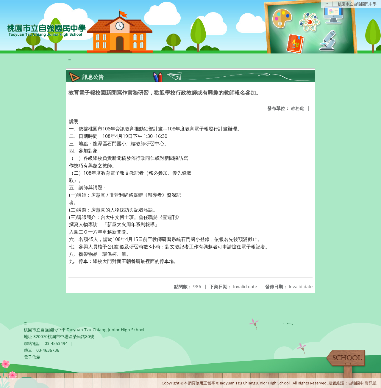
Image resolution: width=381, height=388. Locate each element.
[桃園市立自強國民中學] (43, 29)
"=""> (288, 324)
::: (326, 4)
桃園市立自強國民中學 (357, 4)
